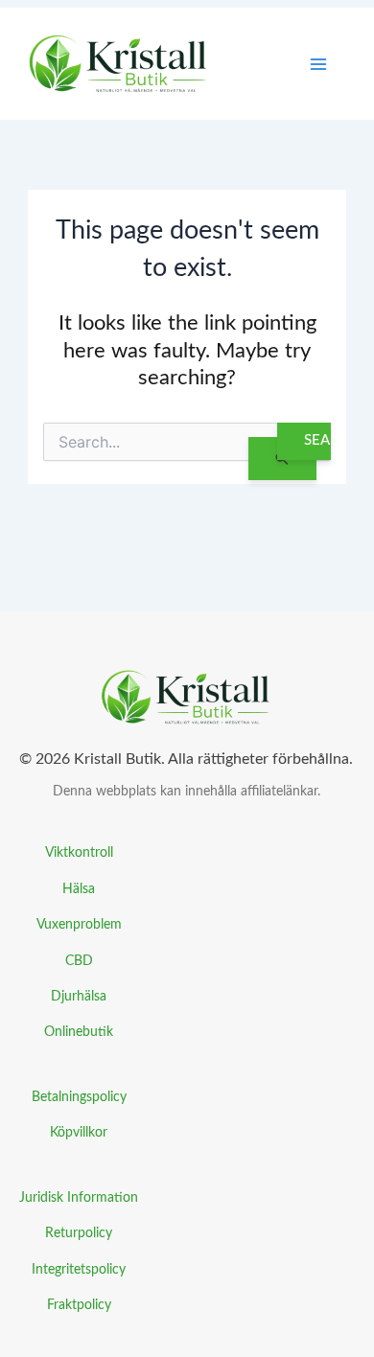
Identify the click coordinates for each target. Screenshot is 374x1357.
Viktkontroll (79, 852)
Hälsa (78, 889)
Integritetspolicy (79, 1269)
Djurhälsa (78, 996)
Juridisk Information (78, 1197)
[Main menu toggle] (318, 64)
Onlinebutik (78, 1031)
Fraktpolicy (79, 1305)
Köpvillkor (78, 1132)
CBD (79, 961)
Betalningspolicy (79, 1097)
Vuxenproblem (79, 924)
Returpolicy (78, 1233)
